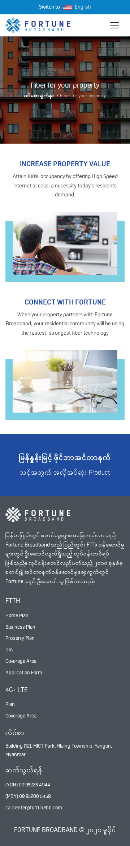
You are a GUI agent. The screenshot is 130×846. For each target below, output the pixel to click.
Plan (10, 704)
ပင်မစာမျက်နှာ (39, 95)
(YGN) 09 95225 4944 (27, 784)
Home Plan (17, 615)
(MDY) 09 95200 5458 (28, 796)
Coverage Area (20, 661)
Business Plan (20, 627)
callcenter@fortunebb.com (33, 807)
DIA (9, 649)
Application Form (23, 672)
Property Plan (20, 638)
